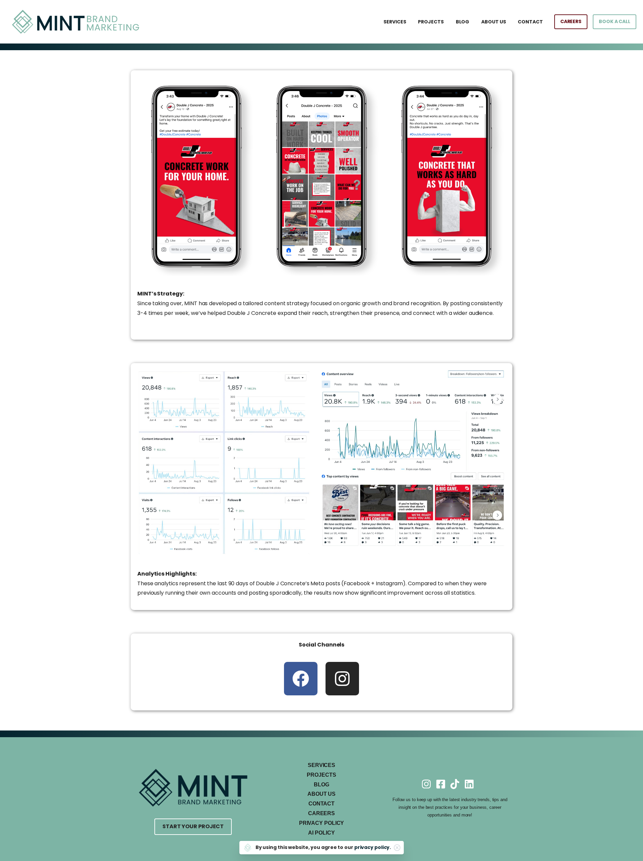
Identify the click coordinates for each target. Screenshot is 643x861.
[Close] (397, 847)
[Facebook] (300, 678)
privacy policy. (372, 847)
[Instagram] (342, 678)
